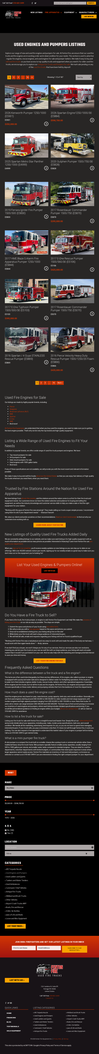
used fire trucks (40, 67)
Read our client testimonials (66, 517)
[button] (74, 949)
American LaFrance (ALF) (19, 411)
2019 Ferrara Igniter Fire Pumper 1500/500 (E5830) (24, 211)
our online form (52, 627)
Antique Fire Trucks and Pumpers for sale (54, 64)
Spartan (13, 416)
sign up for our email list (22, 548)
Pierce (12, 406)
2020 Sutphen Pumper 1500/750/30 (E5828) (72, 163)
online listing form (86, 720)
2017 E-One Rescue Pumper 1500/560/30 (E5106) (67, 260)
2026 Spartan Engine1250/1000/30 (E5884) (71, 114)
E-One (12, 419)
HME (11, 421)
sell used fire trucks (13, 61)
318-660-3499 (54, 995)
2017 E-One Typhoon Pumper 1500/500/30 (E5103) (22, 308)
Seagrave (13, 409)
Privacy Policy (58, 1039)
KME (11, 414)
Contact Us (49, 998)
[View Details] (46, 124)
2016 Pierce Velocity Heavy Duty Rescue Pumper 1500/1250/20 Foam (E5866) (72, 359)
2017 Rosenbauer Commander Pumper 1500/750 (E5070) (69, 308)
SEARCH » (91, 3)
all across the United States (46, 476)
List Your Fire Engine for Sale (49, 660)
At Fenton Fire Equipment (14, 428)
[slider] (5, 800)
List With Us (49, 571)
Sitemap (65, 1039)
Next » (60, 383)
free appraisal (34, 629)
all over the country (28, 498)
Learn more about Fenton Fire (49, 525)
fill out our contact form (69, 709)
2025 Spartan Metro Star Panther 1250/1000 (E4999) (24, 163)
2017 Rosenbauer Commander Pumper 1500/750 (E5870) (69, 211)
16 (54, 383)
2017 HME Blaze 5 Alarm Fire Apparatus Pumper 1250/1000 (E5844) (22, 262)
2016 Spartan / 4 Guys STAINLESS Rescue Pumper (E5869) (25, 357)
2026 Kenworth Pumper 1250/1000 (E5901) (25, 114)
